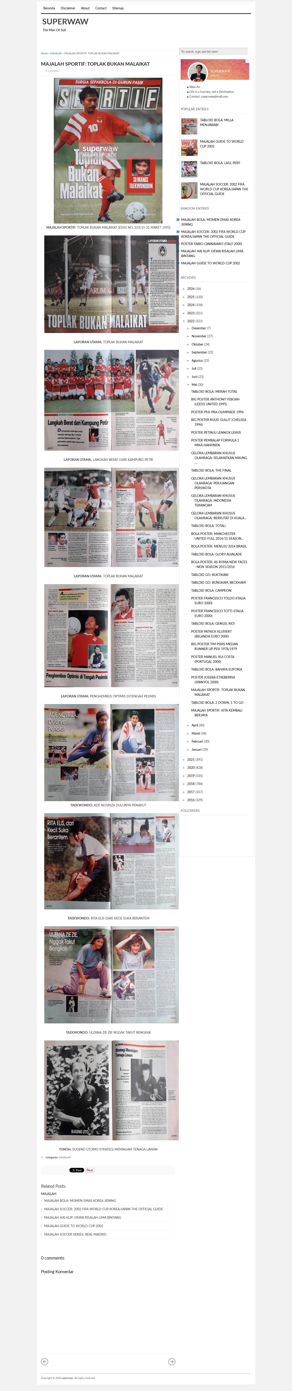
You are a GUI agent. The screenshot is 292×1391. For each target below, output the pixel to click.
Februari (198, 741)
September (200, 352)
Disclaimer (68, 8)
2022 (191, 321)
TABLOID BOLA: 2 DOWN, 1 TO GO (217, 703)
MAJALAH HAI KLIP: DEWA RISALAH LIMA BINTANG (82, 1217)
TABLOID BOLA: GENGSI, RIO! (213, 623)
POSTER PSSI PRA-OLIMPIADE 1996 (217, 412)
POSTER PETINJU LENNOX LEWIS (216, 432)
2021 (191, 759)
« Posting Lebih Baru (44, 1361)
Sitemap (118, 8)
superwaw (65, 22)
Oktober (198, 344)
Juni (195, 377)
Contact (101, 8)
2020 (191, 767)
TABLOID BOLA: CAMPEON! (211, 590)
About (85, 8)
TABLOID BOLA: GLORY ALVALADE (216, 554)
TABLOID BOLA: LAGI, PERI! (220, 163)
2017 (191, 792)
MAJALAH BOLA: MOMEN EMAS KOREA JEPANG (80, 1201)
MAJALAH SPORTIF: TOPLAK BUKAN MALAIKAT (95, 64)
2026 (191, 289)
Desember (199, 328)
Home (44, 53)
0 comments (52, 71)
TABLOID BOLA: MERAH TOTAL (214, 391)
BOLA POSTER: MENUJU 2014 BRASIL (219, 546)
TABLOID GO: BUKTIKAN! (210, 575)
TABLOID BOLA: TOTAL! (208, 526)
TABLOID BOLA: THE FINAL (211, 470)
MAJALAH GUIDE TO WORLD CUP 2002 (73, 1226)
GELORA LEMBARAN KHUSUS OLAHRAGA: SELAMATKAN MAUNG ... (219, 458)
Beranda (49, 8)
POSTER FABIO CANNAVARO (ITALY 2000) (211, 244)
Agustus (198, 360)
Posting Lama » (172, 1361)
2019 (191, 776)
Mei (195, 385)
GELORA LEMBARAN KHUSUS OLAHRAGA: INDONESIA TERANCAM (213, 500)
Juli (194, 368)
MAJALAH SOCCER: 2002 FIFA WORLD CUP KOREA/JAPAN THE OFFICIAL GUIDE (103, 1209)
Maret (196, 733)
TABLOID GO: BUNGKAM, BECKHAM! (218, 582)
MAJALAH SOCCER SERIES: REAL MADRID (75, 1234)
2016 (191, 800)
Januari (197, 749)
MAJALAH (56, 53)
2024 (191, 305)
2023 (191, 313)
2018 (191, 784)
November (199, 336)
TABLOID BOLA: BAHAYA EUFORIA (216, 669)
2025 (191, 297)
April (195, 725)
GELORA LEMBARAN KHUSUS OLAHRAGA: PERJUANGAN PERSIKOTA (213, 483)
